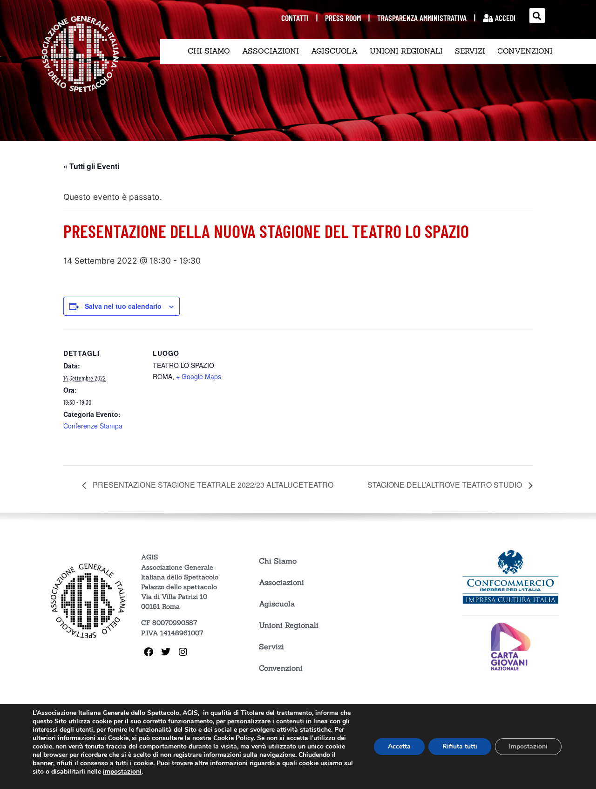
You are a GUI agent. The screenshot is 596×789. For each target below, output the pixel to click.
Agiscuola (334, 50)
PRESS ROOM (343, 18)
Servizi (470, 50)
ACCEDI (504, 18)
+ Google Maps (198, 376)
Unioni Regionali (406, 50)
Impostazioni (528, 746)
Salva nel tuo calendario (123, 306)
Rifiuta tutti (459, 746)
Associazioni (270, 50)
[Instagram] (183, 652)
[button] (537, 15)
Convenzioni (525, 50)
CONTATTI (295, 18)
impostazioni (122, 772)
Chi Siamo (209, 50)
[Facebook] (148, 652)
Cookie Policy (233, 738)
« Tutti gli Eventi (91, 166)
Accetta (399, 746)
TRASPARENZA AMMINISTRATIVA (422, 18)
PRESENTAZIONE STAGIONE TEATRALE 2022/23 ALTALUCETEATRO (212, 484)
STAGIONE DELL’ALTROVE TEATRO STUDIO (445, 484)
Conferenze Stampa (92, 425)
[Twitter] (165, 652)
